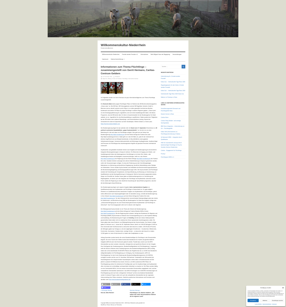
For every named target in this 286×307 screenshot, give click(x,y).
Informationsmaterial (133, 78)
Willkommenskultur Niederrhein (110, 54)
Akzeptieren (253, 300)
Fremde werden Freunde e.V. (130, 54)
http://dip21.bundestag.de (118, 134)
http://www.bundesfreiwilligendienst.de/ (119, 279)
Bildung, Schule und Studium (115, 78)
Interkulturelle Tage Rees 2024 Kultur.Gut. (172, 94)
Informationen (144, 54)
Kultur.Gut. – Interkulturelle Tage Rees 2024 (173, 90)
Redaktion (117, 76)
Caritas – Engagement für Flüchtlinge (171, 150)
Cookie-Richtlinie (258, 304)
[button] (283, 288)
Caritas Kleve (164, 117)
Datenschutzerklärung (266, 304)
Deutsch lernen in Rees (167, 114)
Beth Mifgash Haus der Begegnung (160, 54)
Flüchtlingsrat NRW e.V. (167, 157)
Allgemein (104, 78)
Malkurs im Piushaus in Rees (169, 97)
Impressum (274, 304)
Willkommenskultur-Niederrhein (123, 45)
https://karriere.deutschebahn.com (110, 124)
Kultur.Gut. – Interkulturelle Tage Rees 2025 (173, 82)
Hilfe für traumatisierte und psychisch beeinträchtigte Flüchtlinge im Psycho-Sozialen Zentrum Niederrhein (171, 145)
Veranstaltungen (176, 54)
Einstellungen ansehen (277, 300)
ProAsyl (163, 154)
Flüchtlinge (125, 78)
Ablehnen (265, 300)
